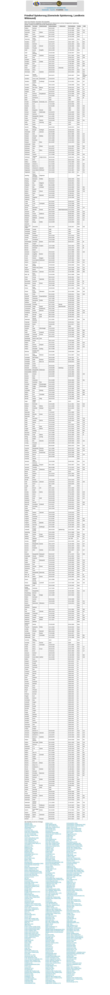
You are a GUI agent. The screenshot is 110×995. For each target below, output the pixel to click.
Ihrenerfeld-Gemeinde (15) (52, 860)
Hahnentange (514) (50, 828)
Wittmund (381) (70, 971)
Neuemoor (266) (49, 951)
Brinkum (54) (27, 879)
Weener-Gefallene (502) (72, 933)
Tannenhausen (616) (71, 894)
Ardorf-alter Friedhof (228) (31, 831)
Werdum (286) (70, 941)
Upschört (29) (69, 908)
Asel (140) (27, 836)
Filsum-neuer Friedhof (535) (31, 952)
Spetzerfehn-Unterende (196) (73, 875)
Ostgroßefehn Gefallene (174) (53, 983)
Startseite (45, 10)
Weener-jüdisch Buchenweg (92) (74, 937)
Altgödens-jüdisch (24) (30, 826)
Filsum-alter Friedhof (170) (31, 951)
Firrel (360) (27, 953)
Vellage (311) (69, 913)
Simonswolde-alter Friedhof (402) (74, 870)
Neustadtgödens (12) (50, 955)
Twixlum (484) (70, 902)
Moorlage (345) (49, 937)
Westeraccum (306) (71, 942)
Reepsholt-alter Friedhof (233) (74, 844)
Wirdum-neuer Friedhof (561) (73, 968)
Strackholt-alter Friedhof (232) (74, 889)
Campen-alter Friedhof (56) (31, 895)
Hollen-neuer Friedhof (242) (52, 846)
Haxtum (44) (48, 836)
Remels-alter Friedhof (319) (73, 847)
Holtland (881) (49, 851)
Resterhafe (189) (70, 850)
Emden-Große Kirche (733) (31, 932)
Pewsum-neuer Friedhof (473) (74, 831)
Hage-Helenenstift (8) (50, 824)
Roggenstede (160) (71, 855)
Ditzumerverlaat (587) (29, 914)
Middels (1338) (49, 924)
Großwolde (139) (28, 981)
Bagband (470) (28, 847)
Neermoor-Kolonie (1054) (51, 942)
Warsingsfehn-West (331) (72, 930)
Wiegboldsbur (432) (71, 955)
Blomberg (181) (28, 862)
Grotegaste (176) (28, 976)
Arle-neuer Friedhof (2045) (31, 835)
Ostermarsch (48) (49, 980)
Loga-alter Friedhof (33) (51, 903)
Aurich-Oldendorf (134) (30, 839)
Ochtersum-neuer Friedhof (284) (53, 972)
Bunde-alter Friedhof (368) (31, 882)
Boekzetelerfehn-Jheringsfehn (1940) (33, 863)
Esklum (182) (27, 942)
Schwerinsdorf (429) (71, 863)
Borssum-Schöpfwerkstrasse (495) (33, 873)
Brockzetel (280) (28, 881)
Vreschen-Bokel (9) (71, 918)
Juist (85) (47, 871)
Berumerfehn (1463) (29, 858)
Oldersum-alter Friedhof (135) (53, 976)
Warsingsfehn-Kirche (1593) (73, 928)
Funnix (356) (27, 967)
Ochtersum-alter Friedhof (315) (53, 971)
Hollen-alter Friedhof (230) (52, 844)
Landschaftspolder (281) (51, 881)
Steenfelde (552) (70, 886)
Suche (52, 10)
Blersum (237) (28, 860)
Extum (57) (27, 945)
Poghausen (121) (70, 835)
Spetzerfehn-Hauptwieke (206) (74, 873)
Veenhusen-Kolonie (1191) (73, 912)
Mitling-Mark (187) (50, 928)
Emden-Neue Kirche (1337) (31, 933)
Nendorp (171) (49, 944)
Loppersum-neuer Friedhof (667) (53, 910)
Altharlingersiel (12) (29, 827)
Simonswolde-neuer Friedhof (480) (75, 871)
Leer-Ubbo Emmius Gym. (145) (53, 893)
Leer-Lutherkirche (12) (51, 891)
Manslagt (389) (49, 914)
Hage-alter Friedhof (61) (51, 826)
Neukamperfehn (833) (51, 953)
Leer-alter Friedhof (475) (51, 894)
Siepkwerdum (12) (71, 867)
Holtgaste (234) (49, 848)
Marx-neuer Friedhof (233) (52, 922)
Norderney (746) (49, 964)
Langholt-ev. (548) (50, 885)
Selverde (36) (69, 865)
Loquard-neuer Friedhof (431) (52, 913)
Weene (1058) (70, 932)
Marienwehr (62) (49, 920)
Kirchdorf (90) (48, 874)
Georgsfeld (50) (28, 969)
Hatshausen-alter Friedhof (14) (53, 834)
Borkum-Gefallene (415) (30, 869)
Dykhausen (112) (28, 921)
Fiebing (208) (27, 949)
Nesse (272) (48, 945)
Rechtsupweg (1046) (71, 842)
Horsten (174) (48, 855)
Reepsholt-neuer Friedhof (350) (74, 846)
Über (66, 10)
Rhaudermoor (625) (71, 852)
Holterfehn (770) (49, 847)
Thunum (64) (69, 898)
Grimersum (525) (28, 973)
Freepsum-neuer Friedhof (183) (32, 961)
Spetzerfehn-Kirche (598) (72, 874)
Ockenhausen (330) (50, 973)
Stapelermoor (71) (71, 882)
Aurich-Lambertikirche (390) (31, 838)
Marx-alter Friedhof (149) (51, 921)
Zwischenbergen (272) (72, 981)
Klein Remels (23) (50, 875)
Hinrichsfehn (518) (50, 840)
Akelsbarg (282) (28, 824)
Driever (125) (27, 917)
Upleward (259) (70, 906)
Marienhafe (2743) (50, 918)
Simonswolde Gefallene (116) (73, 869)
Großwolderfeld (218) (29, 983)
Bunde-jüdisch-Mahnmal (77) (31, 885)
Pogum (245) (69, 836)
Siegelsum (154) (70, 866)
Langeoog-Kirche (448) (51, 883)
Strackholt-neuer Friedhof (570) (74, 890)
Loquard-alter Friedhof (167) (52, 912)
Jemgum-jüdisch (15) (50, 869)
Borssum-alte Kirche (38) (30, 874)
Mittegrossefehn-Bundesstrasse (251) (55, 929)
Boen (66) (26, 866)
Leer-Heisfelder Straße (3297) (53, 890)
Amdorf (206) (27, 828)
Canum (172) (27, 899)
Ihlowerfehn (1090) (50, 859)
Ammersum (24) (28, 830)
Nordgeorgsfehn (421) (51, 965)
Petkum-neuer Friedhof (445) (73, 828)
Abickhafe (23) (28, 823)
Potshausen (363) (70, 839)
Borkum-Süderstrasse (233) (31, 870)
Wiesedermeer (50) (71, 959)
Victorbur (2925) (70, 914)
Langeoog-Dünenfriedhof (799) (53, 882)
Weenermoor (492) (71, 940)
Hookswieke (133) (50, 854)
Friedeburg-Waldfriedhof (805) (32, 964)
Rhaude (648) (69, 851)
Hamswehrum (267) (50, 830)
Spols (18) (69, 878)
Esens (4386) (27, 941)
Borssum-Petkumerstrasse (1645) (33, 871)
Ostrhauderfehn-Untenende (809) (74, 826)
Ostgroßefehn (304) (50, 981)
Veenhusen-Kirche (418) (72, 910)
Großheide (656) (28, 980)
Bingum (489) (27, 859)
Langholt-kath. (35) (50, 886)
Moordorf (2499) (49, 934)
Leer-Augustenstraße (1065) (52, 889)
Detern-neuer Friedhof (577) (31, 909)
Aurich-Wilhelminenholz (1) (31, 842)
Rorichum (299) (70, 856)
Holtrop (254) (48, 852)
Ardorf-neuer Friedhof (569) (31, 832)
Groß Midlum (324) (29, 977)
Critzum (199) (27, 906)
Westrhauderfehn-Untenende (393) (75, 953)
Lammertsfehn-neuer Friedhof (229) (54, 879)
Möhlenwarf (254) (49, 940)
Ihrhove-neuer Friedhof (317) (52, 865)
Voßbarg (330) (70, 917)
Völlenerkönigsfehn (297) (72, 922)
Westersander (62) (71, 951)
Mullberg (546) (49, 938)
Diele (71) (26, 912)
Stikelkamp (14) (70, 887)
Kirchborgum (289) (50, 873)
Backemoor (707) (28, 846)
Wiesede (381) (70, 956)
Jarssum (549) (49, 866)
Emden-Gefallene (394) (30, 930)
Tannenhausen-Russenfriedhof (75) (75, 895)
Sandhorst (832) (70, 860)
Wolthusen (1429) (70, 972)
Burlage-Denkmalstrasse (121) (32, 891)
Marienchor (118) (49, 917)
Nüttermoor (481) (49, 968)
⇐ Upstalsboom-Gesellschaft (55, 8)
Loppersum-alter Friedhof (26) (53, 909)
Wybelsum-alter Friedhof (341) (74, 977)
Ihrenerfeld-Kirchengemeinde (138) (54, 862)
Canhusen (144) (28, 898)
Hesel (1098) (48, 838)
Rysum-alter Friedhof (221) (73, 858)
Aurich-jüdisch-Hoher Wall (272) (32, 843)
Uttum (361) (69, 909)
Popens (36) (69, 838)
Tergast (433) (69, 897)
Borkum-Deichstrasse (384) (31, 867)
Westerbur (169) (70, 944)
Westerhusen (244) (71, 948)
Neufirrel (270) (49, 952)
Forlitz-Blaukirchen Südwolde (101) (33, 959)
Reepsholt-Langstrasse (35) (73, 843)
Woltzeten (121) (70, 973)
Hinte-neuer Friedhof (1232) (52, 843)
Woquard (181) (70, 975)
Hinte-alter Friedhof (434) (51, 842)
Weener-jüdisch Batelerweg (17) (74, 936)
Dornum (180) (28, 916)
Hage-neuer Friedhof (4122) (52, 827)
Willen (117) (69, 965)
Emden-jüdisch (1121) (30, 937)
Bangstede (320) (28, 848)
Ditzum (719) (27, 913)
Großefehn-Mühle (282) (30, 979)
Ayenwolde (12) (28, 844)
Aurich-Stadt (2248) (29, 840)
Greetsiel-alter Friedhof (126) (31, 971)
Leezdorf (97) (48, 901)
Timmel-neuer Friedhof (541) (73, 901)
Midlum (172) (48, 925)
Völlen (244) (69, 920)
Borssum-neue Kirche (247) (31, 875)
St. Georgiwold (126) (71, 879)
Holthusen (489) (49, 850)
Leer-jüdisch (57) (49, 895)
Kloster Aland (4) (49, 877)
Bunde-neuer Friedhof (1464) (31, 886)
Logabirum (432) (49, 906)
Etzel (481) (27, 944)
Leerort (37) (48, 899)
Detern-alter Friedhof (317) (31, 908)
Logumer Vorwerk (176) (51, 908)
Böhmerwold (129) (29, 894)
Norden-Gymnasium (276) (52, 957)
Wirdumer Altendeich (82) (72, 969)
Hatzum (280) (48, 835)
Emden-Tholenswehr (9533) (31, 936)
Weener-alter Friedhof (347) (73, 934)
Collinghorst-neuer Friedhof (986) (32, 905)
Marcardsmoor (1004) (50, 916)
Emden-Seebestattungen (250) (32, 934)
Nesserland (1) (49, 947)
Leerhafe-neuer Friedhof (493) (53, 898)
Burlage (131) (27, 890)
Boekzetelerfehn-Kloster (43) (31, 865)
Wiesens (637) (70, 960)
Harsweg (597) (49, 831)
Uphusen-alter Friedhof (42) (73, 903)
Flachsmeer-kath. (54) (30, 956)
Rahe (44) (69, 840)
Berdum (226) (27, 856)
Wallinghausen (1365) (72, 926)
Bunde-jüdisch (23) (29, 883)
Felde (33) (27, 948)
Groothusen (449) (28, 975)
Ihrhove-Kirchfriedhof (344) (52, 863)
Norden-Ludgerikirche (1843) (52, 959)
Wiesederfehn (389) (71, 957)
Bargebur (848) (28, 850)
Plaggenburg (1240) (71, 834)
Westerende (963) (71, 945)
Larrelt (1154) (48, 887)
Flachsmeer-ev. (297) (29, 955)
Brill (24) (26, 878)
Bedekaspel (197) (28, 852)
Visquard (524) (70, 916)
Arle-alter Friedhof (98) (30, 834)
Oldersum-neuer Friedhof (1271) (53, 977)
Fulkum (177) (27, 965)
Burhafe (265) (27, 889)
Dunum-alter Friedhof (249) (31, 918)
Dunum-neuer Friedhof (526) (31, 920)
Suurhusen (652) (70, 891)
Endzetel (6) (27, 938)
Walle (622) (69, 924)
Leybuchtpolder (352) (50, 902)
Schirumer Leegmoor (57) (73, 862)
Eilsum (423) (27, 925)
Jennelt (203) (48, 870)
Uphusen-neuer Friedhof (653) (74, 905)
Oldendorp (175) (49, 975)
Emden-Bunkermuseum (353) (31, 929)
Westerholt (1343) (71, 947)
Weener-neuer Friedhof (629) (73, 938)
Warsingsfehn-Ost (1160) (72, 929)
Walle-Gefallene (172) (72, 925)
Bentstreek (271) (28, 855)
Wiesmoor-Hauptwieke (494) (73, 964)
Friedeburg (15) (28, 963)
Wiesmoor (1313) (70, 961)
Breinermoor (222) (29, 877)
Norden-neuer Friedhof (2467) (53, 963)
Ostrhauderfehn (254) (71, 823)
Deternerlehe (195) (29, 910)
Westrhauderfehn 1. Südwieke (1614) (75, 952)
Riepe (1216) (69, 854)
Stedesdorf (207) (70, 885)
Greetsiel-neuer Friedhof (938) (32, 972)
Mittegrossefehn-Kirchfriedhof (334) (54, 930)
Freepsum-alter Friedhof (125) (32, 960)
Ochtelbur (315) (49, 969)
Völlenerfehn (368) (71, 921)
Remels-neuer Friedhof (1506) (74, 848)
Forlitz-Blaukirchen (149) (30, 957)
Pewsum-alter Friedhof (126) (73, 830)
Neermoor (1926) (49, 941)
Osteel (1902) (48, 979)
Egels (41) (27, 922)
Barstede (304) (28, 851)
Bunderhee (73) (28, 887)
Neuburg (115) (49, 948)
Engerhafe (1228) (28, 940)
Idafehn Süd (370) (50, 858)
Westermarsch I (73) (71, 949)
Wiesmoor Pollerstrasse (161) (74, 963)
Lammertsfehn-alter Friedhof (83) (53, 878)
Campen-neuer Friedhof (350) (32, 897)
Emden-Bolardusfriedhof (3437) (32, 928)
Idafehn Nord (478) (50, 856)
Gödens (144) (48, 823)
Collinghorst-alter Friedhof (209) (32, 903)
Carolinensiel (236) (29, 901)
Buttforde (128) (28, 893)
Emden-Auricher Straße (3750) (32, 926)
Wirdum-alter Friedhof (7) (72, 967)
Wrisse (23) (69, 976)
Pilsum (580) (69, 832)
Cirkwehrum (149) (29, 902)
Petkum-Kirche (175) (71, 827)
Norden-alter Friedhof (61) (52, 961)
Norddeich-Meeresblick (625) (52, 956)
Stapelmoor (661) (70, 883)
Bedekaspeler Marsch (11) (31, 854)
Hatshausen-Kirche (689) (51, 832)
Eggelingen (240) (28, 924)
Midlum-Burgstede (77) (51, 926)
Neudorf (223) (49, 949)
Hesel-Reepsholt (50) (50, 839)
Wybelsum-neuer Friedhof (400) (74, 979)
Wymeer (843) (70, 980)
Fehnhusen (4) (28, 947)
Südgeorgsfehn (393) (71, 893)
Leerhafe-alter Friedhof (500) (52, 897)
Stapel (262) (69, 881)
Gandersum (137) (28, 968)
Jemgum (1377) (49, 867)
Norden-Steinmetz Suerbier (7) (53, 960)
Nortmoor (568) (49, 967)
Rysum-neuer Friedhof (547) (73, 859)
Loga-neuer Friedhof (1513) (52, 905)
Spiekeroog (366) (70, 877)
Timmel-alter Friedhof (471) (73, 899)
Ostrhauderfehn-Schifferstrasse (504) (75, 824)
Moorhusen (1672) (50, 936)
